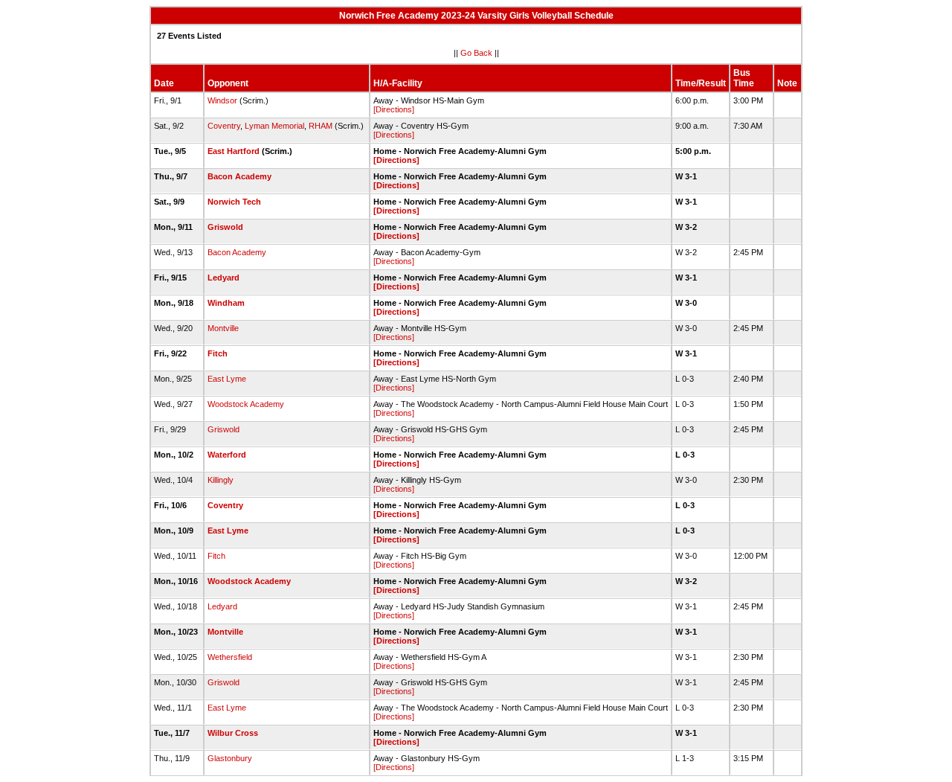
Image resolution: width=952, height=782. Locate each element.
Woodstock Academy (246, 404)
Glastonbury (230, 758)
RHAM (320, 125)
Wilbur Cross (233, 732)
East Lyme (227, 378)
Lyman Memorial (274, 125)
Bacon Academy (239, 176)
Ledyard (223, 277)
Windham (226, 302)
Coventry (224, 125)
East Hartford (234, 151)
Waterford (227, 454)
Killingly (221, 479)
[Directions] (393, 109)
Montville (223, 328)
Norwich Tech (234, 201)
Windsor (222, 100)
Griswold (225, 226)
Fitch (218, 353)
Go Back (476, 52)
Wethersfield (230, 657)
